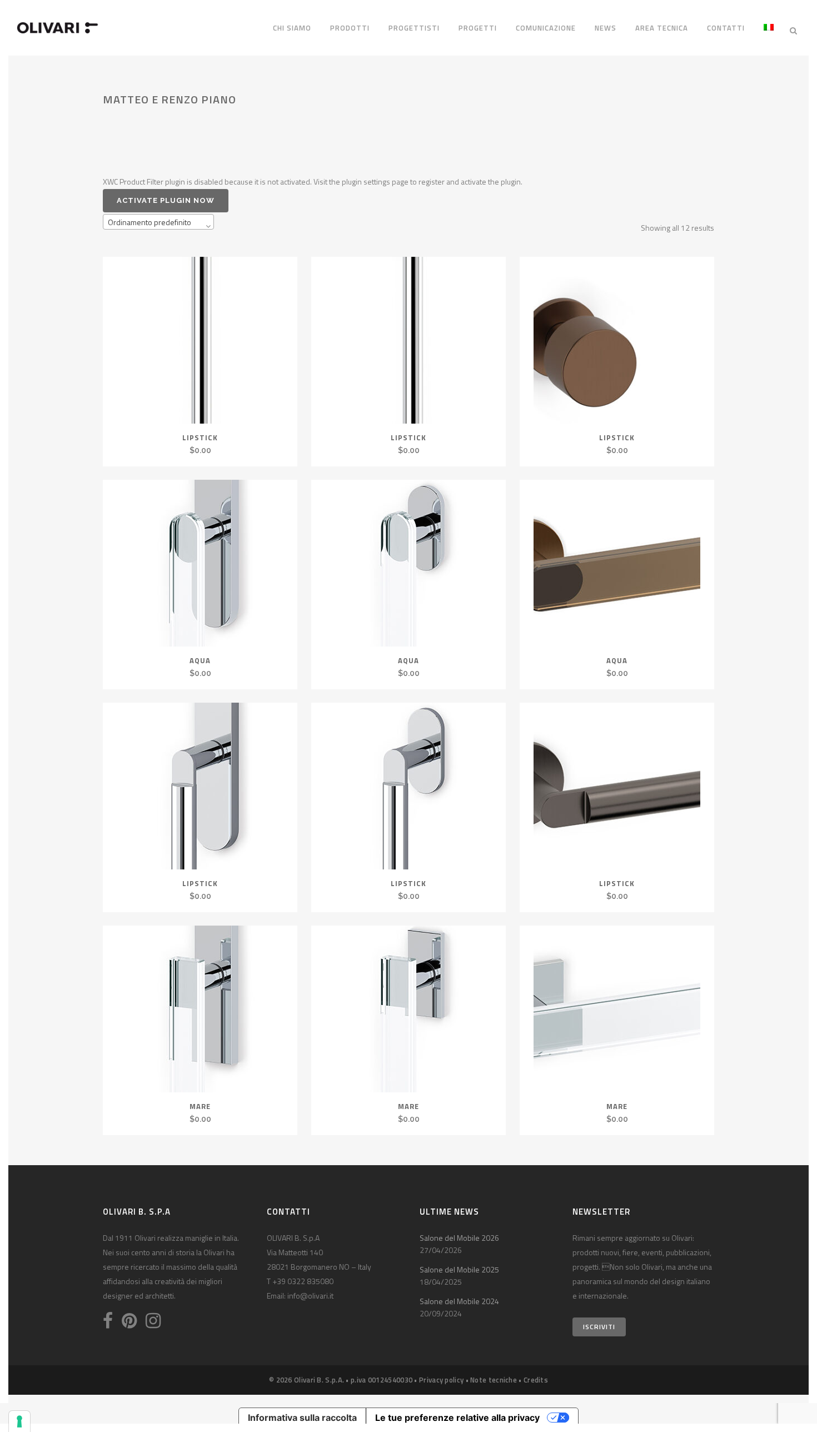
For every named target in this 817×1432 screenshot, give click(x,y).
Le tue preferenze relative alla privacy (457, 1417)
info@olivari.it (310, 1295)
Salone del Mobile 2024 (459, 1301)
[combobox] (158, 222)
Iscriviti (599, 1326)
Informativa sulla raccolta (302, 1417)
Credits (536, 1379)
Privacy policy (441, 1379)
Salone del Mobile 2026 (459, 1238)
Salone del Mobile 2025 (459, 1269)
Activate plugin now (166, 200)
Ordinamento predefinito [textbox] (149, 222)
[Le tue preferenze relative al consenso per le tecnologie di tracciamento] (19, 1421)
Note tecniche (493, 1379)
